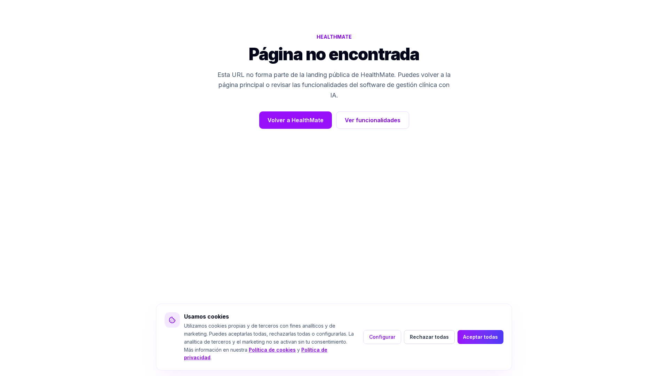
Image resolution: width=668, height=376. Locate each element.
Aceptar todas (480, 337)
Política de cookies (272, 350)
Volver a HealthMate (296, 120)
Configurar (382, 337)
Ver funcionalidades (372, 120)
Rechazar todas (429, 337)
